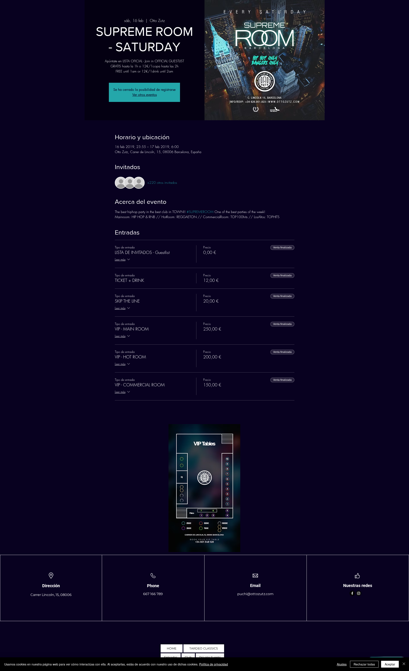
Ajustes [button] (342, 664)
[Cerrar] (403, 664)
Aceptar (390, 664)
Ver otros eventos (144, 95)
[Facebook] (352, 593)
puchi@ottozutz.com (255, 594)
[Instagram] (358, 593)
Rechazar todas (364, 664)
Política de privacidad (213, 664)
